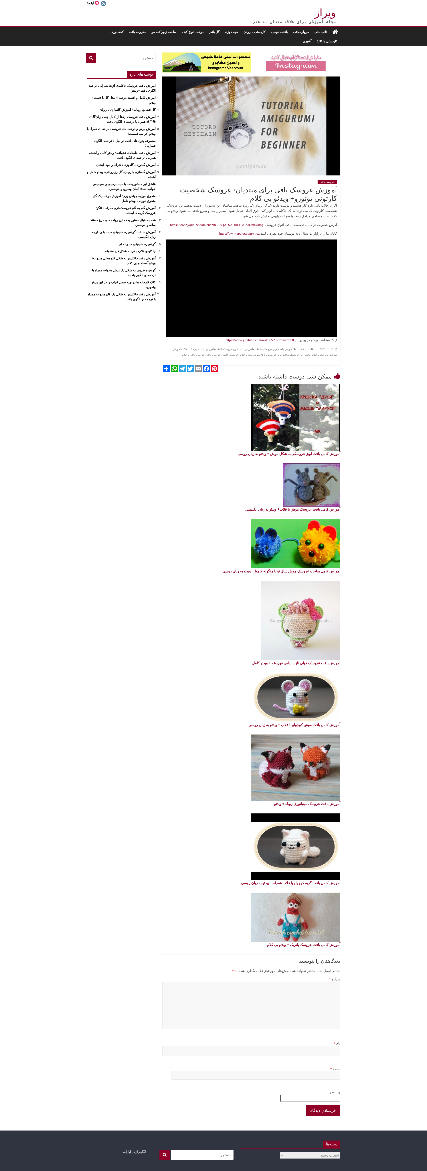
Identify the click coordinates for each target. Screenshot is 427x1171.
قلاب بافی (321, 32)
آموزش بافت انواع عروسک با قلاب (234, 349)
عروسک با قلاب (248, 354)
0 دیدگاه (304, 349)
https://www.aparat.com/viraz (239, 233)
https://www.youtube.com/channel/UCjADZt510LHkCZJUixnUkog (217, 225)
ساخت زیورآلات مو (164, 32)
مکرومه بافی (137, 32)
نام (337, 1043)
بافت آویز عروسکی (299, 354)
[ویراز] (335, 31)
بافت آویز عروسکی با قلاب (273, 354)
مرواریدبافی (301, 32)
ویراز (325, 12)
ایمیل (335, 1068)
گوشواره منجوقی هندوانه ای (137, 244)
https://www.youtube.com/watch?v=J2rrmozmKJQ (261, 340)
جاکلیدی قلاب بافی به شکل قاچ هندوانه (130, 251)
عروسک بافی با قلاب (193, 354)
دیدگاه (334, 979)
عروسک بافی (327, 181)
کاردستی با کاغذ (327, 41)
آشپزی (307, 41)
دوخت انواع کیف (192, 32)
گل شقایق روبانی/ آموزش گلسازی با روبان (128, 109)
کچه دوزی (231, 32)
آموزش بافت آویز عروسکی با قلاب (273, 349)
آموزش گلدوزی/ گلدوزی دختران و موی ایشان (126, 165)
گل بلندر (214, 32)
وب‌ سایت (333, 1092)
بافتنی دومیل (279, 32)
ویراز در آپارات (132, 1151)
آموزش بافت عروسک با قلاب (198, 349)
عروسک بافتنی (230, 354)
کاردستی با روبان (255, 32)
